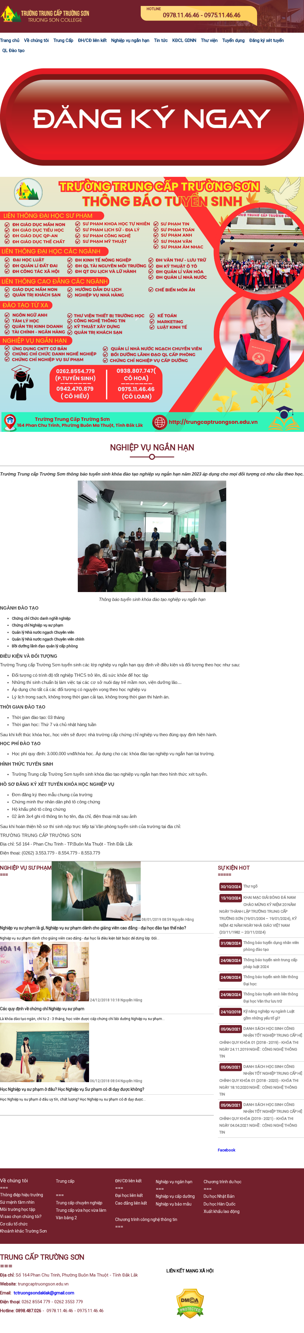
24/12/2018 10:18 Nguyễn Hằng (71, 1000)
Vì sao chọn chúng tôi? (21, 1216)
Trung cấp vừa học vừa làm (81, 1210)
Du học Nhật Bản (219, 1196)
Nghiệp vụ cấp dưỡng (175, 1196)
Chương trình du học (222, 1181)
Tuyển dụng (233, 40)
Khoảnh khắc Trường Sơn (23, 1231)
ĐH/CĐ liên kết (92, 40)
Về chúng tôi (36, 40)
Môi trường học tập (17, 1209)
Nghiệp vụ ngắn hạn (130, 40)
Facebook (226, 1150)
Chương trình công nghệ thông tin (146, 1219)
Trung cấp (65, 1181)
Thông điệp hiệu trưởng (21, 1194)
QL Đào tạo (13, 50)
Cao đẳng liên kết (131, 1203)
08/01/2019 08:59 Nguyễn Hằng (123, 919)
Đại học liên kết (129, 1195)
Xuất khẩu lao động (222, 1211)
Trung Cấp (63, 40)
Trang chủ (9, 40)
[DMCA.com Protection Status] (190, 1317)
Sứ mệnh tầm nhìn (17, 1202)
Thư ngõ (250, 886)
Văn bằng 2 (66, 1217)
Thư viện (209, 40)
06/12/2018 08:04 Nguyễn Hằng (71, 1081)
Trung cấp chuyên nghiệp (79, 1202)
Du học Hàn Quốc (219, 1204)
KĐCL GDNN (184, 40)
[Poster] (152, 430)
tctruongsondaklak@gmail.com (44, 1293)
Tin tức (161, 40)
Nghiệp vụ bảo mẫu (173, 1204)
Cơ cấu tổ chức (14, 1224)
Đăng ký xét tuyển (266, 40)
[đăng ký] (152, 173)
